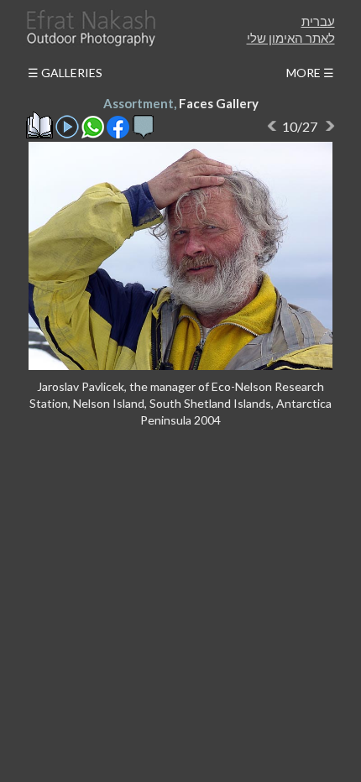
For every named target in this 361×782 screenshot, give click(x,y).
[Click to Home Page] (90, 28)
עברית (318, 21)
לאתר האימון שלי (291, 37)
